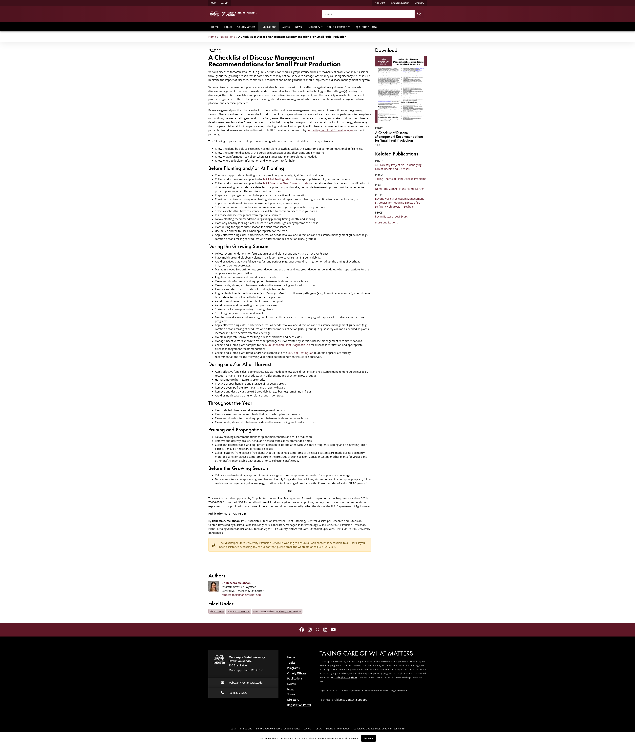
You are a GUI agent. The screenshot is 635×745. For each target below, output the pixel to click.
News (298, 26)
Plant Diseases (217, 611)
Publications (268, 26)
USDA (319, 728)
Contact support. (356, 699)
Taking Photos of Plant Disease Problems (400, 178)
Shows (291, 694)
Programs (293, 668)
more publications (386, 222)
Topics (228, 26)
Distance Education (399, 2)
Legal (233, 728)
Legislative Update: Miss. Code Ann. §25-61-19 (379, 728)
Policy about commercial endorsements (278, 728)
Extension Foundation (338, 728)
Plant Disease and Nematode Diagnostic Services (277, 611)
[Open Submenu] (303, 27)
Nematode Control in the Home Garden (399, 188)
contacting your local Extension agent (330, 130)
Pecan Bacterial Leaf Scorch (392, 216)
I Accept (368, 738)
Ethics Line (246, 728)
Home (215, 26)
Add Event (380, 2)
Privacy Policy (334, 738)
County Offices (246, 26)
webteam (304, 546)
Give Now (419, 2)
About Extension (337, 26)
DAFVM (224, 2)
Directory (314, 26)
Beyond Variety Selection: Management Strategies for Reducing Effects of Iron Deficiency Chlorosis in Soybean (399, 202)
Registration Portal (365, 26)
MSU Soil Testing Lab (276, 179)
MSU (213, 2)
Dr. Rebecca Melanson (236, 583)
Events (285, 26)
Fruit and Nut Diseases (239, 611)
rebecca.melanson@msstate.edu (242, 594)
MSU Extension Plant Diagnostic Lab (285, 183)
